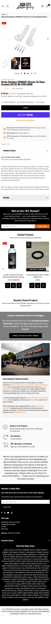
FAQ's (33, 400)
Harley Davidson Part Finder (25, 335)
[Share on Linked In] (28, 73)
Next (48, 39)
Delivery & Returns (26, 102)
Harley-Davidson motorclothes (22, 385)
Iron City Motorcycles (32, 613)
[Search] (7, 6)
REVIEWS (6, 197)
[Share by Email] (35, 73)
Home (3, 15)
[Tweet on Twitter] (25, 73)
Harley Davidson (7, 79)
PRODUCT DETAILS (9, 150)
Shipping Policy (20, 412)
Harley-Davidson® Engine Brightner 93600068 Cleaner (13, 276)
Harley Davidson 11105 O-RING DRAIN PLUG (38, 276)
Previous (3, 39)
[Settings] (42, 6)
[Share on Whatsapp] (32, 73)
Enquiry (41, 102)
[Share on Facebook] (21, 73)
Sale (4, 23)
